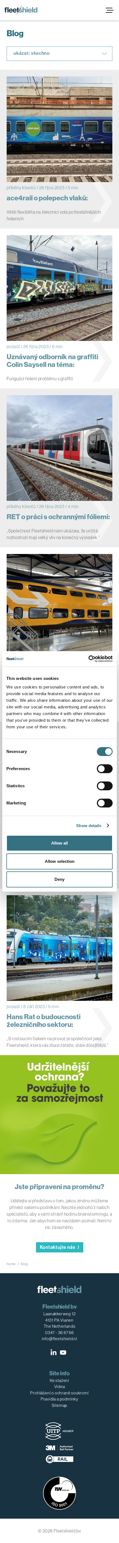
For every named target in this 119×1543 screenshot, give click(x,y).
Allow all (59, 843)
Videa (59, 1386)
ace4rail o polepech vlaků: (47, 198)
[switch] (105, 768)
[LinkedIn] (53, 1352)
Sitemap (60, 1405)
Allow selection (59, 861)
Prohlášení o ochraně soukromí (59, 1393)
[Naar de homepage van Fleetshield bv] (20, 10)
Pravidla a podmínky (59, 1399)
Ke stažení (59, 1380)
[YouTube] (63, 1352)
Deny (59, 879)
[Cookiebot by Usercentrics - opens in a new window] (88, 658)
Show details (88, 825)
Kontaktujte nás (57, 1247)
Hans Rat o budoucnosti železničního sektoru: (44, 1021)
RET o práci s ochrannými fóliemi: (58, 517)
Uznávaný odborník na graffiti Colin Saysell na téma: (52, 361)
